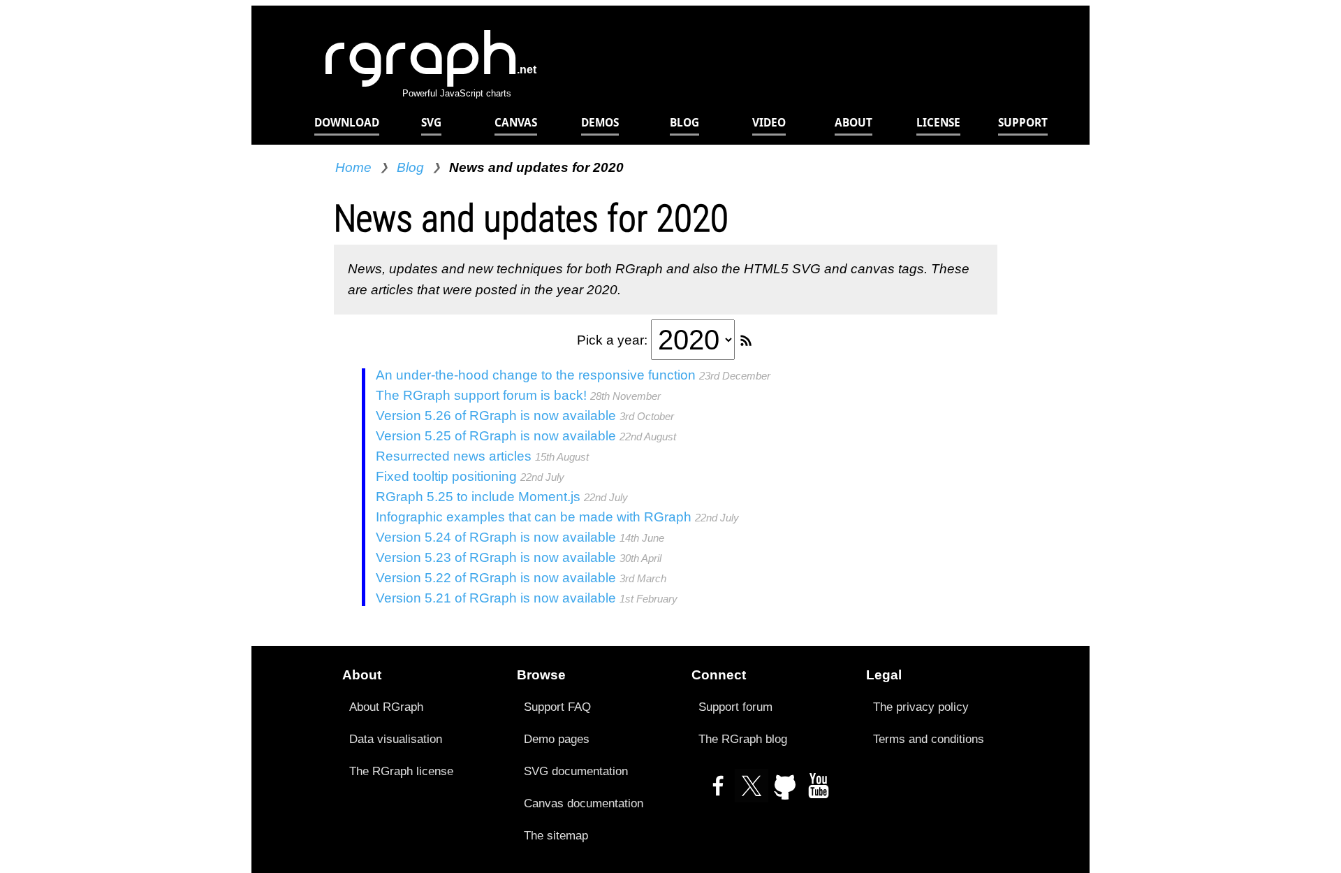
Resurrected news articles (454, 456)
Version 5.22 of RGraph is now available (496, 577)
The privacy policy (921, 707)
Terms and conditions (928, 739)
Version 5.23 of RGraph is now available (496, 557)
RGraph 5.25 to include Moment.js (478, 496)
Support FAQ (557, 707)
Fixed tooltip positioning (446, 476)
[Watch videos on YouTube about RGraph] (818, 791)
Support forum (735, 707)
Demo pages (556, 739)
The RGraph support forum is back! (481, 395)
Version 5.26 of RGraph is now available (496, 415)
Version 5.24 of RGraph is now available (496, 537)
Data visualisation (395, 739)
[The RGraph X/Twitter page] (751, 791)
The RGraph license (401, 771)
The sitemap (556, 835)
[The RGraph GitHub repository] (785, 791)
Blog (410, 167)
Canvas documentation (583, 803)
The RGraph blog (742, 739)
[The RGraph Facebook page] (718, 791)
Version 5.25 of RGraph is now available (496, 435)
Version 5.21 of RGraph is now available (496, 598)
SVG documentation (576, 771)
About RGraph (386, 707)
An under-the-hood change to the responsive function (536, 375)
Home (353, 167)
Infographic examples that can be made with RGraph (533, 517)
